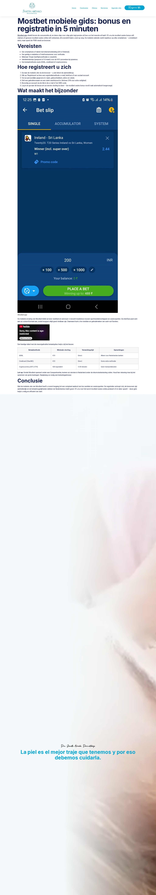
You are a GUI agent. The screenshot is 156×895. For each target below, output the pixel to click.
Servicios (104, 8)
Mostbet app (22, 35)
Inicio (74, 8)
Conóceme (84, 8)
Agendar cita (116, 8)
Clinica (94, 8)
